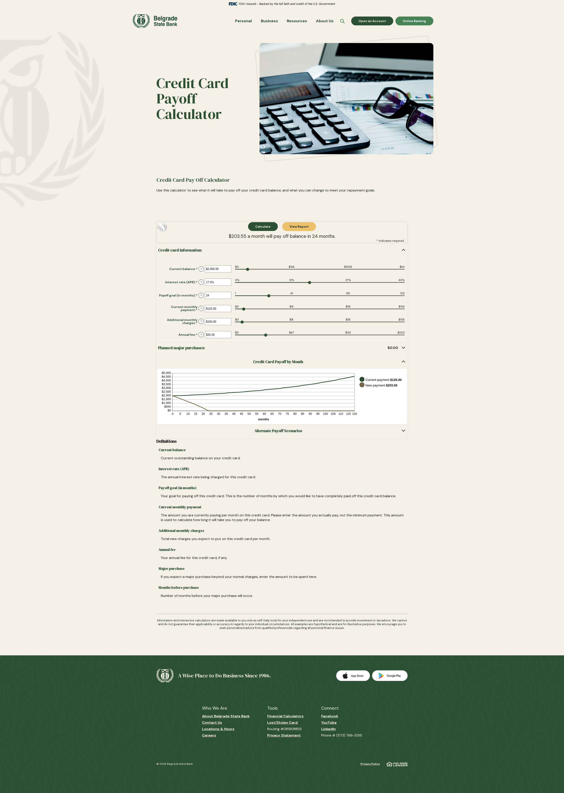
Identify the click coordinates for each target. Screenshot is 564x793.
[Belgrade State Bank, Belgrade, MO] (154, 21)
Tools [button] (272, 708)
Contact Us (212, 722)
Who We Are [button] (214, 708)
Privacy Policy (370, 764)
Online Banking (414, 21)
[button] (282, 250)
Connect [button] (330, 708)
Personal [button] (243, 21)
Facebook (329, 716)
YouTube (329, 722)
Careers (209, 735)
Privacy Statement (284, 735)
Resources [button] (297, 21)
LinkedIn (328, 729)
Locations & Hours (218, 729)
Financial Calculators (285, 716)
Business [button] (269, 21)
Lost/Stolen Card (282, 722)
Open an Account (375, 21)
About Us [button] (325, 21)
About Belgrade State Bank (226, 716)
